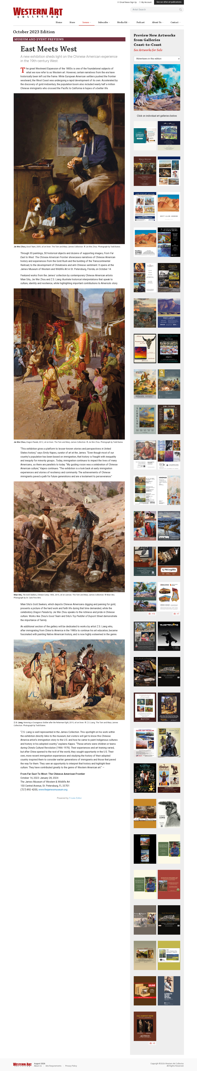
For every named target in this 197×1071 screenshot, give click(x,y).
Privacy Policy (71, 1066)
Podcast (141, 22)
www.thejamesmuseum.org (52, 789)
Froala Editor (75, 798)
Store (72, 22)
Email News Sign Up (128, 2)
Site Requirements (53, 1066)
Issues (86, 22)
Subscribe (103, 22)
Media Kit (122, 22)
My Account (146, 2)
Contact (175, 22)
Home (59, 22)
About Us (157, 22)
